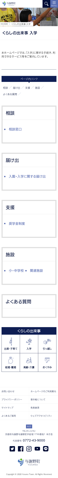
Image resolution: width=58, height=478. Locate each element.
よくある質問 (10, 94)
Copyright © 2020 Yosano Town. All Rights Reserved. (29, 474)
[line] (45, 448)
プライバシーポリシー (12, 399)
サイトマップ (7, 407)
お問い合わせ (8, 391)
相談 (5, 87)
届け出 (16, 87)
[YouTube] (37, 448)
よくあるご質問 (9, 415)
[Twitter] (12, 448)
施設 (37, 87)
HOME (4, 24)
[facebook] (20, 448)
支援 (27, 87)
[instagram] (29, 448)
